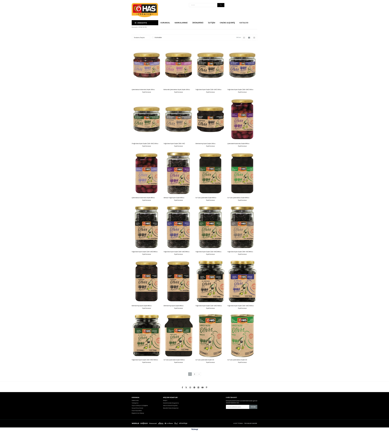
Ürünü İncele (154, 68)
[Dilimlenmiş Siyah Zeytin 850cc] (147, 281)
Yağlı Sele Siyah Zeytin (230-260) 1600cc (209, 306)
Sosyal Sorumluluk (137, 408)
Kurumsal (165, 22)
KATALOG (244, 22)
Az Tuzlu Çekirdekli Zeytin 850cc (206, 198)
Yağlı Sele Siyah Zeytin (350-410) (174, 144)
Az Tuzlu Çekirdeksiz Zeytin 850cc (238, 198)
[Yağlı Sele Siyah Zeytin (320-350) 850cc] (210, 227)
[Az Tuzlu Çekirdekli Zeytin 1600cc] (178, 335)
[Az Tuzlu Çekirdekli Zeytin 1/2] (210, 335)
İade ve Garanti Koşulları (170, 405)
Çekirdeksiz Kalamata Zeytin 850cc (143, 198)
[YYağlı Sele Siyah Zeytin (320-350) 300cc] (147, 119)
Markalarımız (181, 22)
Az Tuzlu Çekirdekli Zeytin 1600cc (174, 360)
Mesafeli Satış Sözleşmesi (170, 408)
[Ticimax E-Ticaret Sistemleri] (194, 429)
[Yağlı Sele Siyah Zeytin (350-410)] (178, 119)
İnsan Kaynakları (137, 410)
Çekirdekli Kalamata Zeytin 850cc (238, 144)
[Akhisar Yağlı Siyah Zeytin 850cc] (178, 173)
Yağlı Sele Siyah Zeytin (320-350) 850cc (208, 252)
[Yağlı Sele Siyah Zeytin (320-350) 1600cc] (147, 335)
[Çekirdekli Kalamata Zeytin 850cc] (242, 119)
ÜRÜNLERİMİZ (197, 22)
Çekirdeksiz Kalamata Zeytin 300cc (143, 89)
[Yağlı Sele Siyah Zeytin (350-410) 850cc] (242, 227)
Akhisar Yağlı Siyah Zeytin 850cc (174, 198)
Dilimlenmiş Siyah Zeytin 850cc (142, 306)
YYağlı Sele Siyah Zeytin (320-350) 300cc (145, 144)
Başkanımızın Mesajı (138, 413)
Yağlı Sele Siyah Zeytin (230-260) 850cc (145, 252)
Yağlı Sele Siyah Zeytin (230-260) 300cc (208, 89)
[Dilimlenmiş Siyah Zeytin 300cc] (210, 119)
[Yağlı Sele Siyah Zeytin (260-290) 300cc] (242, 65)
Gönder (253, 407)
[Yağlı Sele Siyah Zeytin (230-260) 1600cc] (210, 281)
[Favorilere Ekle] (146, 68)
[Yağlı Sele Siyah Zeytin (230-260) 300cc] (210, 65)
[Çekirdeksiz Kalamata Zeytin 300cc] (147, 65)
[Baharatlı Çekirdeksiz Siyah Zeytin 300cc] (178, 65)
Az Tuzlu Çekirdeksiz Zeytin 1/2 (237, 360)
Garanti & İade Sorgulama (171, 403)
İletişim (165, 400)
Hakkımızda (135, 400)
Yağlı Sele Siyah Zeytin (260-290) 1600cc (240, 306)
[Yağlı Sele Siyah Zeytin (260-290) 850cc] (178, 227)
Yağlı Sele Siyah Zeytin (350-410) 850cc (240, 252)
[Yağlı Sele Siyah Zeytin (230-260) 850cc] (147, 227)
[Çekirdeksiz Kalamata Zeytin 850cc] (147, 173)
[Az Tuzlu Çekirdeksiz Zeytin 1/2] (242, 335)
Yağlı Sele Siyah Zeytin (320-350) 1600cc (145, 360)
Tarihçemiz (135, 403)
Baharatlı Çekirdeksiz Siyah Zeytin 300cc (177, 89)
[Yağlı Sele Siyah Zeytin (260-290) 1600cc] (242, 281)
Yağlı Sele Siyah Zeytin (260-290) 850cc (177, 252)
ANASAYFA (142, 22)
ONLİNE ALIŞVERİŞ (227, 22)
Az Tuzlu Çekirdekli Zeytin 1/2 (205, 360)
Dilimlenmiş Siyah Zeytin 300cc (205, 144)
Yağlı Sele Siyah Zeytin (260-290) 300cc (240, 89)
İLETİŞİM (211, 22)
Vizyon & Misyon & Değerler (140, 405)
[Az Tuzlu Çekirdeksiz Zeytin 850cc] (242, 173)
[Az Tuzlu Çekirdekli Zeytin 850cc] (210, 173)
